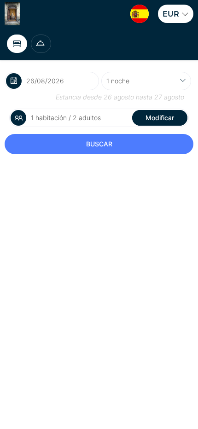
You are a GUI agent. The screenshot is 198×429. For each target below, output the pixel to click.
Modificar (160, 118)
